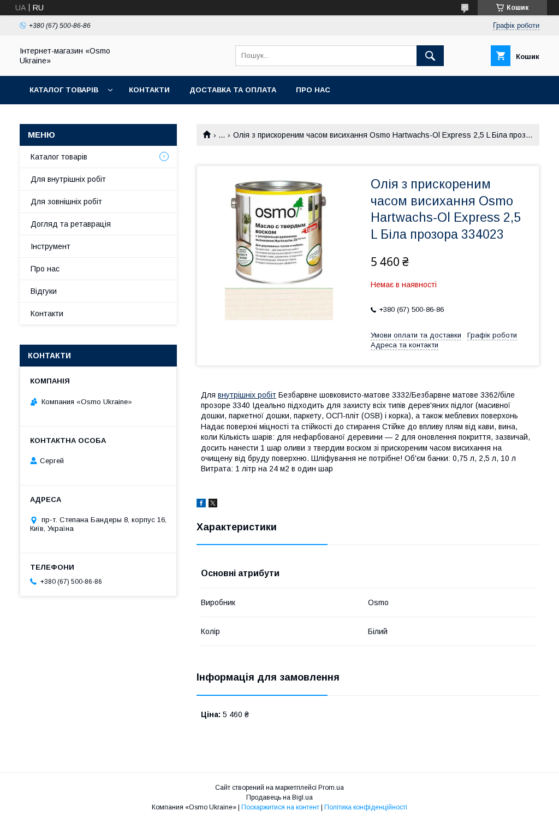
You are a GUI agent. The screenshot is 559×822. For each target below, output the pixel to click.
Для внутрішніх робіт (68, 179)
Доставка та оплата (232, 90)
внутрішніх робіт (247, 395)
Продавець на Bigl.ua (279, 797)
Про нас (313, 90)
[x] (213, 504)
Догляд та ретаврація (71, 224)
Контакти (149, 90)
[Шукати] (430, 55)
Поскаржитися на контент (280, 807)
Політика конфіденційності (365, 807)
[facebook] (201, 504)
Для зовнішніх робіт (66, 201)
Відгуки (44, 291)
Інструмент (50, 246)
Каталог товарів (63, 90)
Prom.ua (331, 787)
